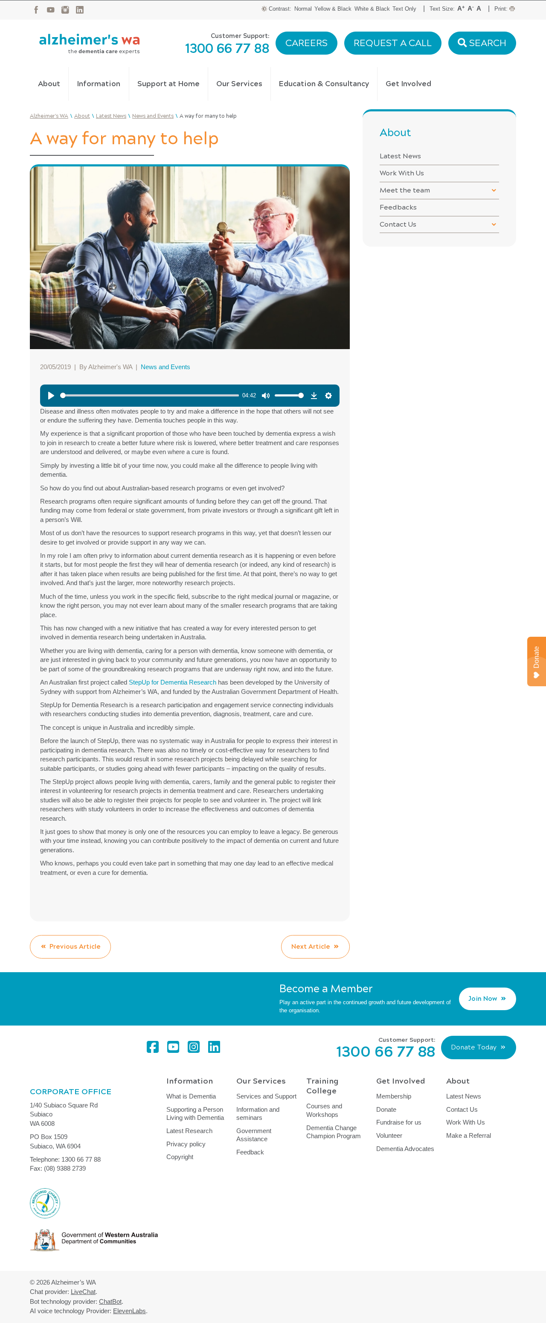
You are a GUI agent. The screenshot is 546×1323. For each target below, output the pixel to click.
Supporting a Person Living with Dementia (195, 1114)
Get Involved (408, 83)
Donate (386, 1109)
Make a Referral (468, 1135)
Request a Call (393, 43)
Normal (303, 9)
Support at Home (168, 83)
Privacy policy (186, 1144)
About (49, 83)
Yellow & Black (332, 9)
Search (486, 43)
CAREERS (306, 43)
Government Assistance (253, 1135)
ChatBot (110, 1301)
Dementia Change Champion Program (333, 1132)
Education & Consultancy (324, 83)
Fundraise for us (398, 1122)
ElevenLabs (129, 1310)
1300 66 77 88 (227, 48)
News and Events (165, 366)
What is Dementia (191, 1096)
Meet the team (405, 190)
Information (98, 83)
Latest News (400, 156)
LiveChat (83, 1291)
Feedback (250, 1152)
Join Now (482, 998)
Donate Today (474, 1047)
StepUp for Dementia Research (172, 682)
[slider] (149, 395)
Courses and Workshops (324, 1110)
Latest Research (189, 1130)
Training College (322, 1086)
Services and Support (266, 1096)
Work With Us (402, 173)
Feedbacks (398, 207)
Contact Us (398, 224)
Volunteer (389, 1135)
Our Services (239, 83)
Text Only (404, 9)
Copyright (179, 1156)
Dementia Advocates (405, 1148)
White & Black (372, 9)
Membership (393, 1096)
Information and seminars (257, 1114)
